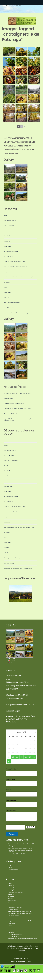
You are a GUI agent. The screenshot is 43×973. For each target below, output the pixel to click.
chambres (6, 230)
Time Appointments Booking (11, 302)
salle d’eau (7, 297)
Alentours (6, 445)
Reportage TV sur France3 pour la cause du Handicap (18, 408)
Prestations (7, 547)
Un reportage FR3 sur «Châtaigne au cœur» (15, 413)
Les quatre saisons (9, 271)
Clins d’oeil (7, 236)
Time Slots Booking (9, 307)
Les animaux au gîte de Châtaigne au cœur (15, 266)
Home (5, 215)
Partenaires (7, 282)
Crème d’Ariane (8, 246)
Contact (6, 476)
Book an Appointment (10, 220)
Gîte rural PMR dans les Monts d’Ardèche (15, 261)
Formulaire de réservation (11, 251)
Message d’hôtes (8, 398)
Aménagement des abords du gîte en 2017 (15, 403)
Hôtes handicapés (13, 869)
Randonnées (11, 871)
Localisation (7, 522)
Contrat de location (9, 486)
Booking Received (9, 225)
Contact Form (7, 241)
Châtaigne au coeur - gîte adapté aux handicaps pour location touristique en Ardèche (22, 948)
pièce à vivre (7, 292)
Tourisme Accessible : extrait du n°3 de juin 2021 (17, 393)
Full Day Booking (8, 256)
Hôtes (10, 867)
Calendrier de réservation (11, 460)
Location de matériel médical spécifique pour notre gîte (19, 277)
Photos (5, 287)
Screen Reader (7, 966)
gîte (9, 865)
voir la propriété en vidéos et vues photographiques (18, 313)
